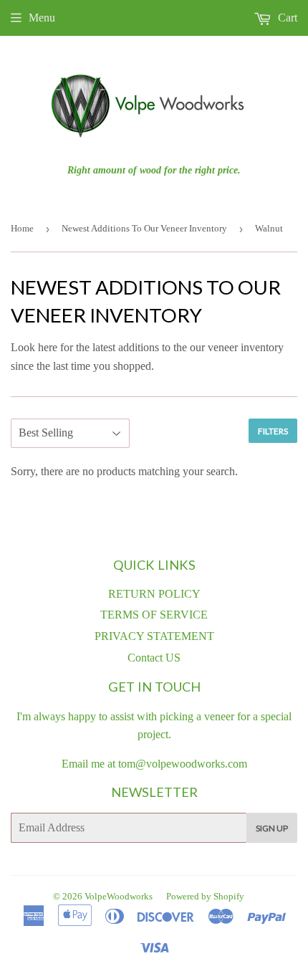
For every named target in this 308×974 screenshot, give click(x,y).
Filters (273, 431)
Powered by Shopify (205, 896)
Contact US (154, 657)
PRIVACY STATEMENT (154, 636)
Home (22, 228)
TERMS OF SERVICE (154, 614)
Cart (286, 17)
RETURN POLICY (154, 594)
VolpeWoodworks (119, 896)
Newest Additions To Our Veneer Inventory (144, 228)
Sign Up (272, 828)
